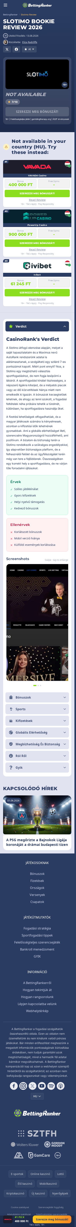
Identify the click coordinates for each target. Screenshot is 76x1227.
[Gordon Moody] (54, 1144)
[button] (37, 326)
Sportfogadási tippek (37, 935)
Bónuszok (37, 874)
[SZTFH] (37, 1133)
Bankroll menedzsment (37, 949)
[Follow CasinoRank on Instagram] (23, 1086)
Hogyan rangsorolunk (37, 997)
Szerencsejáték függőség (51, 1207)
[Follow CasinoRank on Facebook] (14, 1086)
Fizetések (37, 881)
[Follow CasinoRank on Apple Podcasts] (61, 1086)
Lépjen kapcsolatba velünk (37, 1004)
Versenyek (37, 895)
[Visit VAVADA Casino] (7, 1219)
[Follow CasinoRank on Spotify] (51, 1086)
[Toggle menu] (5, 5)
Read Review (37, 200)
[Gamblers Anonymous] (19, 1155)
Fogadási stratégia (37, 928)
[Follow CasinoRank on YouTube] (42, 1086)
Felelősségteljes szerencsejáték (37, 942)
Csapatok (37, 902)
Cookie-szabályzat (20, 1207)
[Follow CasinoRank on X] (32, 1086)
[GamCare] (39, 1155)
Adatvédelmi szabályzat (19, 1214)
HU (35, 1096)
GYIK (37, 956)
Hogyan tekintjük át (37, 990)
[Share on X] (7, 49)
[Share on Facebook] (16, 49)
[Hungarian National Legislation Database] (25, 1144)
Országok (37, 888)
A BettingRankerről (37, 983)
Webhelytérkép (37, 1011)
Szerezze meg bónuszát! (37, 112)
